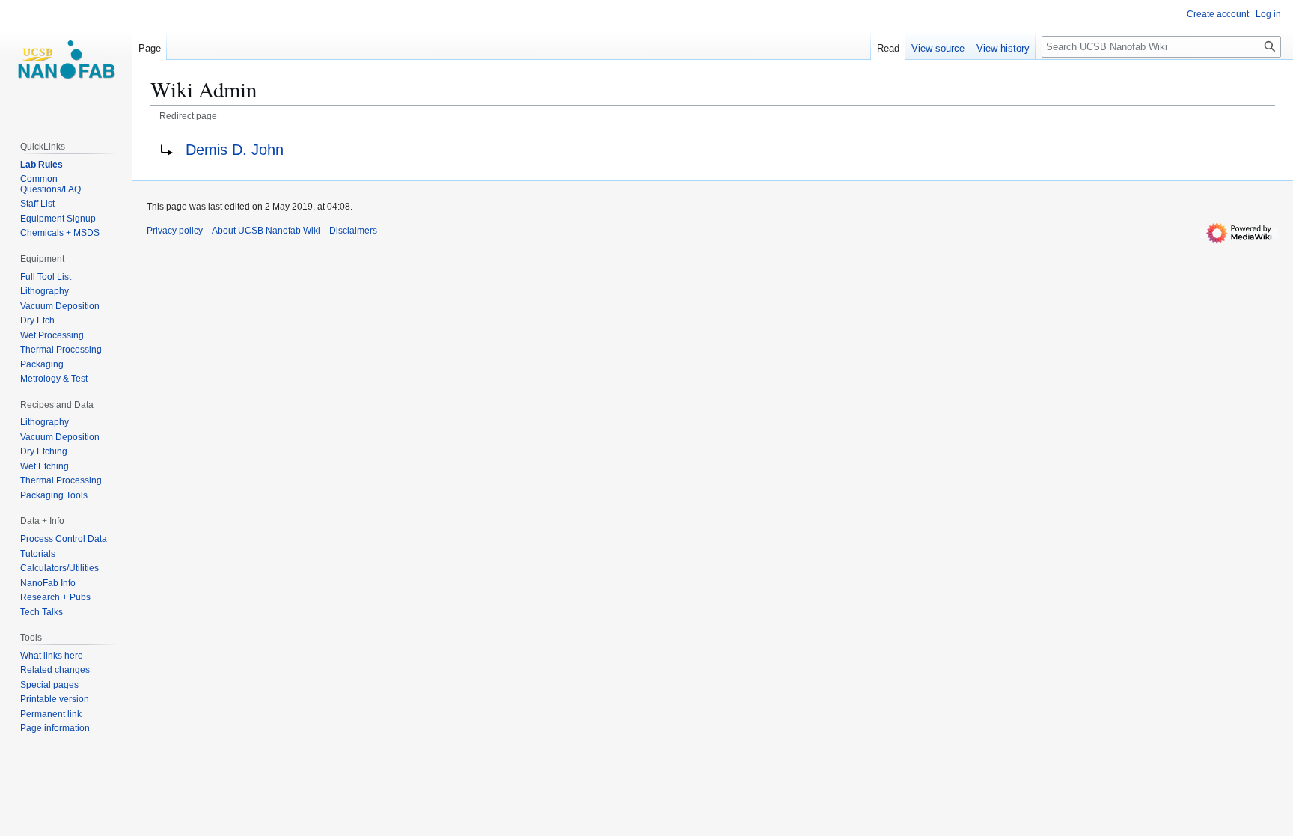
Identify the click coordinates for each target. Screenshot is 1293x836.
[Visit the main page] (66, 60)
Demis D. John (235, 149)
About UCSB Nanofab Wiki (266, 230)
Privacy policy (175, 230)
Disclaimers (353, 230)
